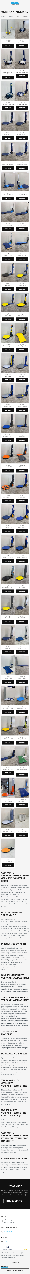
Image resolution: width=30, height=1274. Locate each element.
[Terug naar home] (15, 3)
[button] (2, 3)
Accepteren (15, 1262)
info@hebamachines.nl (10, 1241)
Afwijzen (4, 1266)
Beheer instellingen (15, 1270)
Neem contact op (15, 1201)
